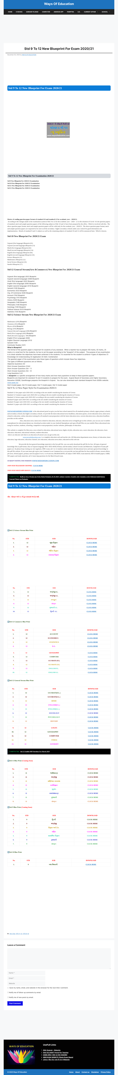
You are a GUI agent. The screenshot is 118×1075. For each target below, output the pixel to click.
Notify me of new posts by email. (21, 997)
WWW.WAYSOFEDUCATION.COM (19, 411)
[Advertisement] (59, 29)
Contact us (85, 1072)
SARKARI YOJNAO (32, 12)
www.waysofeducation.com (32, 437)
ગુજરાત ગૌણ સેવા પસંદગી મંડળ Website (56, 1060)
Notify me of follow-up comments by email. (25, 992)
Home (71, 1072)
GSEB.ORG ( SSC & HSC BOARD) (55, 1055)
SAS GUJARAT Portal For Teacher (55, 1053)
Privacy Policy (106, 1072)
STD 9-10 (26, 933)
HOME (10, 12)
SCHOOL (105, 12)
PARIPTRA (70, 12)
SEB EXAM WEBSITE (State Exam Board (58, 1057)
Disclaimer (95, 1072)
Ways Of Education (59, 4)
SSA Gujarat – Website (51, 1050)
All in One (12, 933)
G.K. (79, 12)
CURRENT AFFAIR (90, 12)
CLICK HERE (38, 466)
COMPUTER (46, 12)
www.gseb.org (12, 383)
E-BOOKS (19, 12)
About (77, 1072)
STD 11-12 (19, 933)
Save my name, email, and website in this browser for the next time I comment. (38, 988)
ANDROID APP (58, 12)
